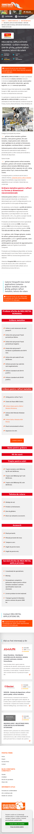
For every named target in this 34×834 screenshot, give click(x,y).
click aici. (9, 72)
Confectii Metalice (13, 20)
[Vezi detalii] (29, 675)
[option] (17, 12)
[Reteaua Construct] (13, 809)
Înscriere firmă (23, 16)
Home (3, 20)
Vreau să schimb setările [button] (17, 827)
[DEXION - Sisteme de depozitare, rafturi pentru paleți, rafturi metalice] (9, 687)
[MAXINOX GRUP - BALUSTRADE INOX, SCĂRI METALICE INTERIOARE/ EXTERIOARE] (9, 718)
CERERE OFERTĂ (17, 440)
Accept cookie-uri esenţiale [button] (16, 823)
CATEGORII (8, 16)
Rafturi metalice (26, 20)
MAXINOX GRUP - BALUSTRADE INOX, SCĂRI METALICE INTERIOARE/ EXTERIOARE (16, 725)
